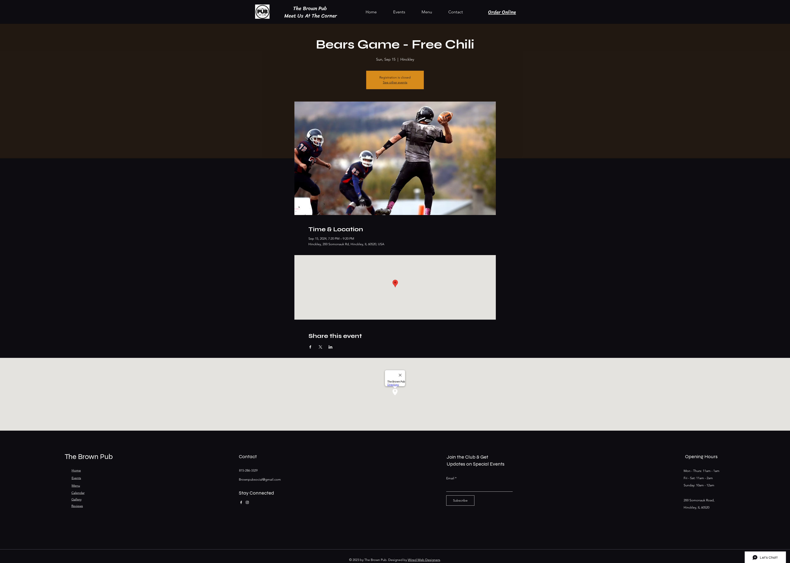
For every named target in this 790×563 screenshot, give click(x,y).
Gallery (76, 499)
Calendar (78, 493)
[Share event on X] (320, 347)
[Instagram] (247, 502)
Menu (76, 486)
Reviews (77, 506)
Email (450, 478)
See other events (395, 82)
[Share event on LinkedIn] (330, 347)
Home (76, 470)
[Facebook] (241, 502)
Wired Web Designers (424, 560)
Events (76, 478)
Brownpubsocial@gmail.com (260, 479)
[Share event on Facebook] (310, 347)
